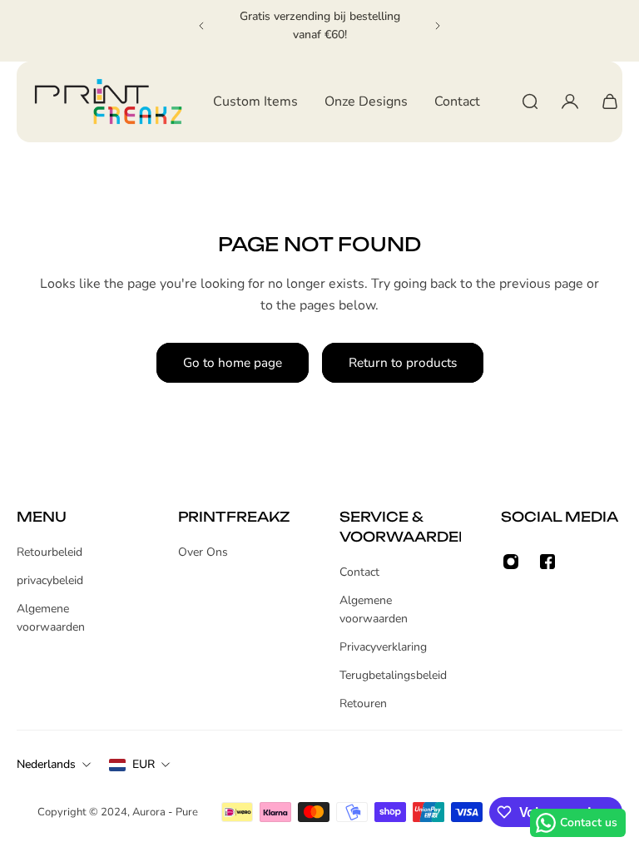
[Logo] (108, 102)
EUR (143, 764)
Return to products (403, 362)
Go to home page (232, 362)
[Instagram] (511, 561)
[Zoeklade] (530, 101)
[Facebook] (547, 561)
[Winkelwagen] (610, 101)
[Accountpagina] (570, 101)
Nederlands (46, 764)
